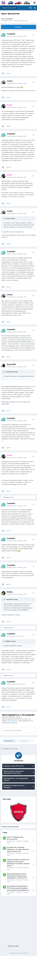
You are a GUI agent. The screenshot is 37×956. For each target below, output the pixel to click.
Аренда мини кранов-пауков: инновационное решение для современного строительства (17, 876)
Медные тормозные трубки (10, 826)
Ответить (18, 27)
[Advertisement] (18, 919)
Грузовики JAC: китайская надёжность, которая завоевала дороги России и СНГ (18, 849)
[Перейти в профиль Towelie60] (4, 35)
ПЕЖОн (10, 592)
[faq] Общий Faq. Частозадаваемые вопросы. (15, 779)
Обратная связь (13, 946)
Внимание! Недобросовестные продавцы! (13, 786)
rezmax (10, 81)
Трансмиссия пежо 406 (20, 20)
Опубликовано (16, 36)
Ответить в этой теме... (13, 730)
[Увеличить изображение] (22, 87)
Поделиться (10, 741)
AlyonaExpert (11, 841)
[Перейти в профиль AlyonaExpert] (4, 838)
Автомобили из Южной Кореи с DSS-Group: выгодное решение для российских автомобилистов (18, 888)
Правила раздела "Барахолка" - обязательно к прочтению (14, 772)
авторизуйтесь (12, 720)
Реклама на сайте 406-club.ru (13, 766)
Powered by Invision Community (18, 953)
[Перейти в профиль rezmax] (4, 82)
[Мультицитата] (3, 73)
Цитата (8, 73)
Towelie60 (9, 19)
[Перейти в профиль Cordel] (4, 106)
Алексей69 (11, 364)
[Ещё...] (33, 35)
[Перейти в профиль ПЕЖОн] (4, 593)
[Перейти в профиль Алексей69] (4, 366)
